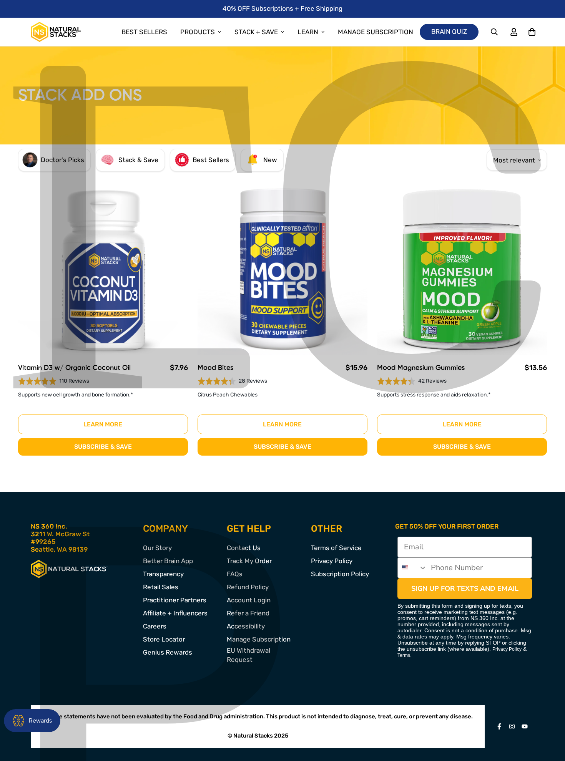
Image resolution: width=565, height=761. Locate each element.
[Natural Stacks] (56, 32)
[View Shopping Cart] (532, 32)
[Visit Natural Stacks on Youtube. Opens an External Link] (524, 726)
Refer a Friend (248, 613)
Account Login (249, 600)
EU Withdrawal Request (248, 655)
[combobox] (412, 568)
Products (197, 32)
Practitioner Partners (174, 600)
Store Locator (164, 639)
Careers (154, 626)
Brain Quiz (449, 31)
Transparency (163, 574)
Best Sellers (144, 32)
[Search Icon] (494, 32)
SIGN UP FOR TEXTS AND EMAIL (464, 588)
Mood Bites (215, 368)
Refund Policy (248, 587)
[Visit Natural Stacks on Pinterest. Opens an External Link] (499, 726)
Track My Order (249, 561)
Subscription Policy (340, 574)
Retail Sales (160, 587)
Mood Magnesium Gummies (421, 368)
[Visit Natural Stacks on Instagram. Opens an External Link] (512, 726)
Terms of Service (336, 548)
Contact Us (244, 548)
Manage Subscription (375, 32)
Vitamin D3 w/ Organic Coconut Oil (74, 368)
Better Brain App (168, 561)
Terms (403, 655)
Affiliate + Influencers (175, 613)
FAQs (235, 574)
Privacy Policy (331, 561)
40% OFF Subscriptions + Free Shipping (282, 8)
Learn (307, 32)
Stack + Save (256, 32)
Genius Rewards (167, 652)
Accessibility (246, 626)
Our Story (157, 548)
